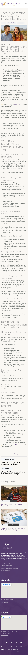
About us (3, 647)
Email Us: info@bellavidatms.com (9, 568)
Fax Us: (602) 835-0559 (7, 567)
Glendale (5, 580)
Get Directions (4, 602)
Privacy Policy (19, 647)
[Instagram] (16, 642)
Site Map (3, 649)
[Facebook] (21, 642)
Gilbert (4, 612)
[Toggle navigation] (22, 4)
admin (3, 23)
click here (17, 105)
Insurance (21, 22)
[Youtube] (11, 642)
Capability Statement (13, 649)
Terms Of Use (11, 647)
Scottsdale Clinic (5, 570)
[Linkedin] (7, 642)
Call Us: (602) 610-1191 (7, 565)
